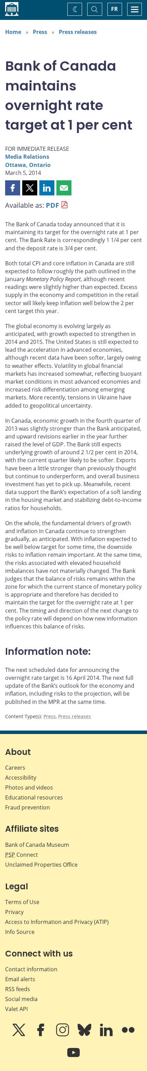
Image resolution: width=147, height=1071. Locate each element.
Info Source (20, 932)
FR (114, 9)
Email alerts (20, 979)
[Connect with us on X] (19, 1034)
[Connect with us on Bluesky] (85, 1034)
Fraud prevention (27, 807)
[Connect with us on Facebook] (41, 1034)
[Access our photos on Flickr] (128, 1034)
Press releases (78, 32)
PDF (52, 205)
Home (13, 32)
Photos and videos (29, 787)
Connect (21, 854)
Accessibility (20, 777)
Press (40, 32)
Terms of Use (22, 902)
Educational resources (34, 797)
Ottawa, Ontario (28, 165)
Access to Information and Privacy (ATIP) (57, 922)
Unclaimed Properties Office (41, 864)
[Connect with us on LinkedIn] (107, 1034)
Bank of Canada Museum (37, 845)
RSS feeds (17, 989)
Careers (15, 767)
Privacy (14, 912)
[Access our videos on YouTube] (73, 1057)
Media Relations (27, 156)
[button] (12, 187)
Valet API (16, 1009)
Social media (21, 999)
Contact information (31, 969)
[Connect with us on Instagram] (63, 1034)
